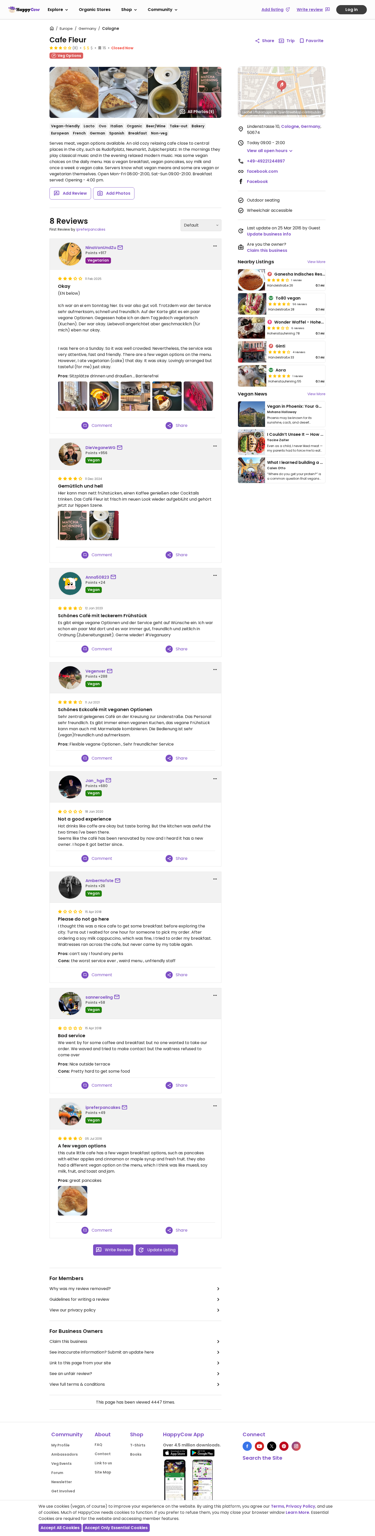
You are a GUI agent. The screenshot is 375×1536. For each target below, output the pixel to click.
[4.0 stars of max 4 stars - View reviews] (278, 280)
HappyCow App (183, 1434)
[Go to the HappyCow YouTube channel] (259, 1446)
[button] (281, 86)
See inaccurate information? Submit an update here (101, 1352)
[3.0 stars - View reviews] (278, 328)
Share (268, 41)
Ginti (280, 346)
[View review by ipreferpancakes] (70, 1114)
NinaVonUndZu (100, 248)
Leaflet (247, 112)
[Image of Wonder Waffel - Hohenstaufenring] (251, 328)
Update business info (269, 234)
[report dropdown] (215, 246)
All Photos (201, 112)
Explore (55, 10)
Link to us (103, 1463)
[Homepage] (24, 9)
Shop (126, 10)
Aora (281, 370)
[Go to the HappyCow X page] (271, 1446)
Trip (290, 41)
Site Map (103, 1472)
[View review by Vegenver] (70, 677)
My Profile (60, 1445)
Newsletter (61, 1481)
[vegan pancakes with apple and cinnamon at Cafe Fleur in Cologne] (72, 1200)
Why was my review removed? (80, 1289)
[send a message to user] (121, 248)
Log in (351, 10)
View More (316, 261)
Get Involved (63, 1491)
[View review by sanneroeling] (70, 1003)
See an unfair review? (70, 1374)
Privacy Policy (300, 1506)
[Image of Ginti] (252, 352)
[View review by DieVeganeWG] (70, 454)
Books (136, 1454)
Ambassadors (64, 1454)
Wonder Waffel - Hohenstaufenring (311, 322)
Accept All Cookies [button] (60, 1528)
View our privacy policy (72, 1310)
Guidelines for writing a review (79, 1299)
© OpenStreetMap (287, 112)
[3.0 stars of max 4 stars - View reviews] (60, 47)
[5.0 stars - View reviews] (279, 376)
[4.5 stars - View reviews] (279, 304)
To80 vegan (288, 298)
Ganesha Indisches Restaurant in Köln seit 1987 (323, 274)
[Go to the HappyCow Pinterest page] (284, 1446)
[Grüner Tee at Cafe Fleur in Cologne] (104, 525)
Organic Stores (94, 10)
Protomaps (263, 112)
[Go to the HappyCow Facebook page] (247, 1446)
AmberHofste (99, 881)
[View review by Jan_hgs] (70, 787)
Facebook (257, 181)
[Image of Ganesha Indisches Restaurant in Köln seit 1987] (251, 280)
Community (160, 10)
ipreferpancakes (90, 229)
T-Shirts (137, 1445)
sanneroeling (99, 997)
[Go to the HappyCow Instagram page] (296, 1446)
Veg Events (61, 1463)
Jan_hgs (94, 781)
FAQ (98, 1444)
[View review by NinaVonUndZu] (70, 254)
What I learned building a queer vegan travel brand (320, 462)
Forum (57, 1472)
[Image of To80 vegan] (252, 304)
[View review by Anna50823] (70, 583)
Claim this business (68, 1341)
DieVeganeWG (100, 448)
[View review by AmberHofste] (70, 887)
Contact (103, 1453)
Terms (277, 1506)
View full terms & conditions (77, 1384)
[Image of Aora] (252, 376)
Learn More (297, 1512)
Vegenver (95, 671)
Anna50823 (97, 577)
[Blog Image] (251, 414)
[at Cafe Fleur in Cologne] (72, 396)
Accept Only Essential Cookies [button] (116, 1528)
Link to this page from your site (80, 1363)
